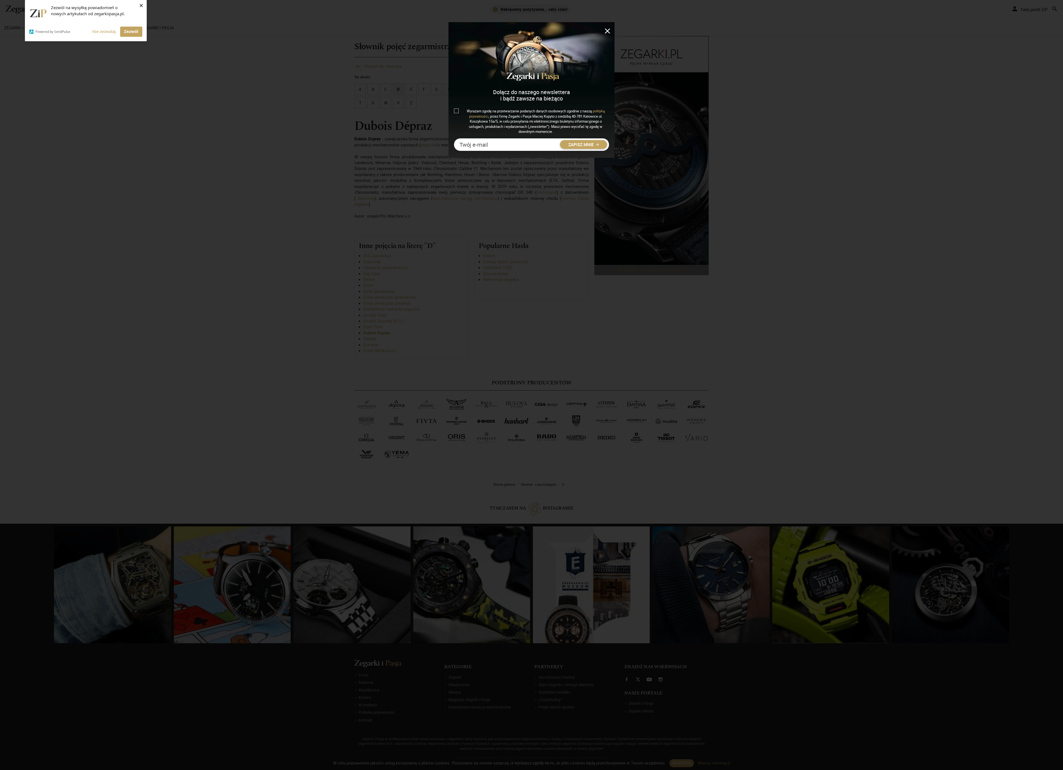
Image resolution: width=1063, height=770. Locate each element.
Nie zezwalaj (104, 31)
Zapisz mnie (581, 144)
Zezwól (131, 31)
